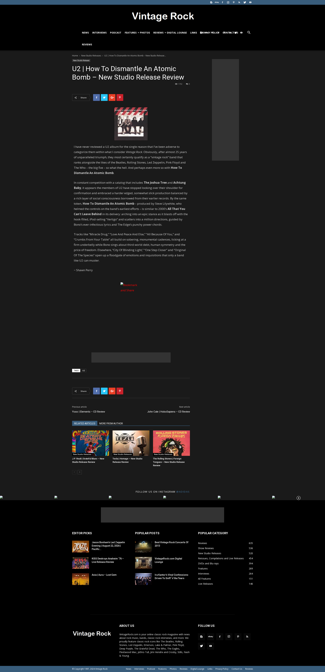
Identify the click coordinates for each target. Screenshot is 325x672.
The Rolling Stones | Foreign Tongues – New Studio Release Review (169, 462)
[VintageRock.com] (162, 15)
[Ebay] (216, 2)
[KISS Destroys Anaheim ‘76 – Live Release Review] (80, 563)
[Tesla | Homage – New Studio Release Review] (131, 443)
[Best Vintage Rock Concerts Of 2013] (143, 546)
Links (193, 32)
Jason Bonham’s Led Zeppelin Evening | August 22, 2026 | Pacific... (108, 545)
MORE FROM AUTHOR (111, 423)
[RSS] (239, 2)
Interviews (99, 32)
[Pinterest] (233, 2)
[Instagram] (228, 2)
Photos (145, 32)
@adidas (183, 491)
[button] (249, 33)
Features (131, 32)
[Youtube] (250, 2)
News (85, 32)
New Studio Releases (91, 55)
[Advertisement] (131, 357)
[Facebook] (222, 2)
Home (75, 55)
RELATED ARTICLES (84, 423)
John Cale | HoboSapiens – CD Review (168, 411)
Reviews (158, 32)
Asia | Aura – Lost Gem (104, 574)
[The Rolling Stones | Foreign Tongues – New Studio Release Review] (171, 443)
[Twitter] (244, 2)
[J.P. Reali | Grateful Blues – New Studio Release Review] (90, 443)
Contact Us (237, 668)
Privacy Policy (221, 668)
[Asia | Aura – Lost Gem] (80, 579)
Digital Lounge (177, 32)
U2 (83, 370)
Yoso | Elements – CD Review (88, 411)
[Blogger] (211, 2)
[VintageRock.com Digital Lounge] (143, 563)
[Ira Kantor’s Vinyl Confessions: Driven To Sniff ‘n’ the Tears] (143, 579)
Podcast (115, 32)
